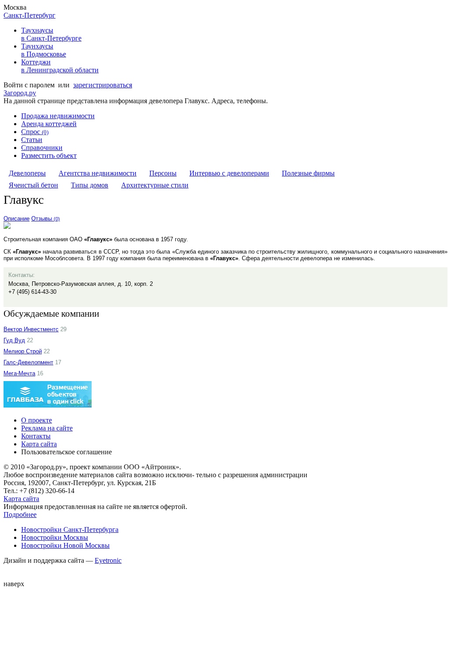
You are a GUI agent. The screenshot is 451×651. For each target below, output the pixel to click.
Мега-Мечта (19, 373)
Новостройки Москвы (54, 537)
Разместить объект (49, 155)
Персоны (163, 173)
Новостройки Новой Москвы (65, 545)
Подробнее (20, 514)
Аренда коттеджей (49, 123)
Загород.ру (20, 93)
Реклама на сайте (47, 428)
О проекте (36, 420)
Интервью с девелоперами (229, 173)
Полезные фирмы (308, 173)
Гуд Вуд (14, 340)
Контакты (36, 436)
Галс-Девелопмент (28, 362)
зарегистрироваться (102, 85)
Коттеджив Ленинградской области (60, 66)
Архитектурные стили (155, 185)
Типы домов (89, 185)
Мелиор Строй (23, 351)
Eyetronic (108, 560)
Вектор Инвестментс (31, 329)
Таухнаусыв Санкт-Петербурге (51, 34)
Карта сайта (39, 444)
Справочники (42, 147)
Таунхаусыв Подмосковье (43, 50)
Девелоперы (27, 173)
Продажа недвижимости (58, 116)
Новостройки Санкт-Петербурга (69, 529)
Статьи (31, 139)
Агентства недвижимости (98, 173)
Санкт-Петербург (29, 15)
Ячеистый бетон (33, 185)
